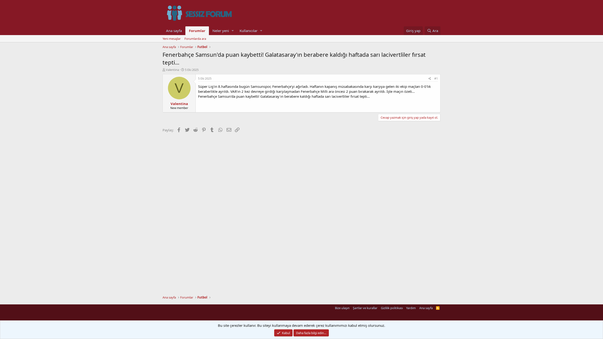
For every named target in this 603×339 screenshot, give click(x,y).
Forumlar (197, 30)
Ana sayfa (174, 30)
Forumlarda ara (195, 38)
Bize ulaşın (342, 308)
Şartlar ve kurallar (365, 308)
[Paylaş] (430, 78)
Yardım (411, 308)
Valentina (172, 70)
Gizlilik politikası (392, 308)
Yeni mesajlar (172, 38)
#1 (436, 79)
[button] (232, 30)
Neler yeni (220, 30)
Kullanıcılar (248, 30)
